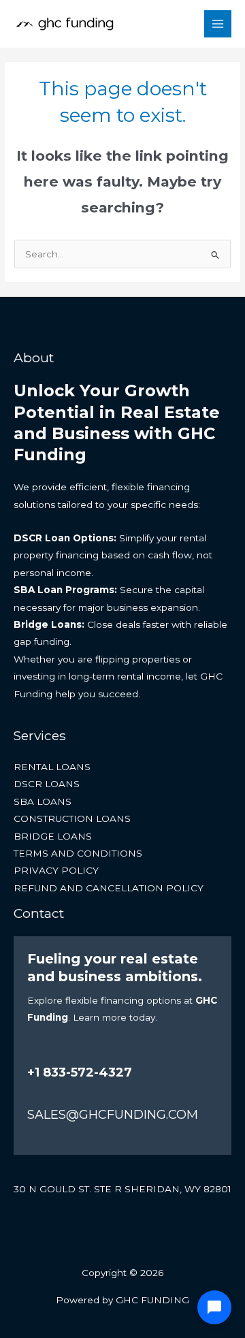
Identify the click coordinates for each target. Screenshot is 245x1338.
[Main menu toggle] (218, 24)
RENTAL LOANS (52, 766)
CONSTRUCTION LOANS (72, 818)
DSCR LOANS (47, 783)
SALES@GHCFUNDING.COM (112, 1114)
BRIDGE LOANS (53, 836)
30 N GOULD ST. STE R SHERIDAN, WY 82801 (122, 1188)
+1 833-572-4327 (79, 1072)
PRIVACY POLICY (56, 870)
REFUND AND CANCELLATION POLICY (108, 887)
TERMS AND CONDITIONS (78, 853)
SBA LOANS (42, 801)
